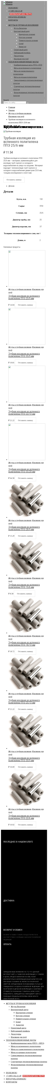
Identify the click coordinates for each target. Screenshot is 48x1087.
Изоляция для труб (21, 59)
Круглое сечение (25, 37)
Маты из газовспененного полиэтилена (27, 1049)
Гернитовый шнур (21, 50)
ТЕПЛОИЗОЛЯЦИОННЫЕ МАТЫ (23, 62)
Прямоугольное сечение (28, 40)
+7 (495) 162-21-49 (25, 1076)
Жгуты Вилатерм (20, 28)
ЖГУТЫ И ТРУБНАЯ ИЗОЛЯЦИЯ (23, 25)
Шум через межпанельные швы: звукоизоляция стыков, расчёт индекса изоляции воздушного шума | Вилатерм (24, 861)
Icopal (21, 43)
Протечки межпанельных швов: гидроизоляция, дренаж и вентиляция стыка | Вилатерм (26, 882)
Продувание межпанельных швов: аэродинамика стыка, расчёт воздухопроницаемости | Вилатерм (22, 871)
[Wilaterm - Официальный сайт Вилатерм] (7, 3)
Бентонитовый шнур (22, 31)
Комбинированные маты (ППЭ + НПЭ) (28, 65)
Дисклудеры (19, 56)
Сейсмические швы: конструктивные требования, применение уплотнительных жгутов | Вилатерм (25, 850)
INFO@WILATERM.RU (17, 17)
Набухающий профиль (22, 53)
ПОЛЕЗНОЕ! (13, 8)
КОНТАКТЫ (13, 20)
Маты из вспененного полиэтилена (27, 68)
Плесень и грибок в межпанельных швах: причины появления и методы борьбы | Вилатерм (24, 892)
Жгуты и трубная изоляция (19, 289)
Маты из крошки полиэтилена (25, 77)
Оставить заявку (14, 180)
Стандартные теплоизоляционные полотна (29, 1062)
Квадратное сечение (27, 34)
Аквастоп (22, 47)
